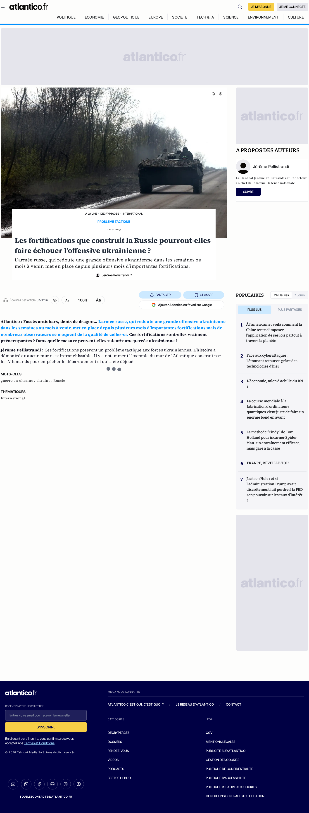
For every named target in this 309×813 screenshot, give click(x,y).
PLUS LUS (254, 309)
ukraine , (44, 380)
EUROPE (156, 17)
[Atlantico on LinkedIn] (52, 784)
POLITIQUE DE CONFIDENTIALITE (229, 769)
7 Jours (299, 295)
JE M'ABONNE (261, 7)
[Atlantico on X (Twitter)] (26, 784)
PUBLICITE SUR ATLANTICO (225, 751)
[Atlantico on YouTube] (79, 784)
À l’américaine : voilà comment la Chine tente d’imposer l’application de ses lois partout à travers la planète (274, 332)
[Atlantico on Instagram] (65, 784)
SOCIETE (179, 17)
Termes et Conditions (39, 743)
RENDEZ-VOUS (118, 751)
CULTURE (296, 17)
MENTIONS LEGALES (220, 742)
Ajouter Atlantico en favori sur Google (185, 305)
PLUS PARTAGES (290, 309)
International (133, 213)
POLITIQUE (66, 17)
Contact (233, 704)
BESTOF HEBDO (119, 778)
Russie (59, 380)
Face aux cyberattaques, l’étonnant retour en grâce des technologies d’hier (272, 360)
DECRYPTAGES (118, 733)
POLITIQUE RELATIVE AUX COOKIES (231, 787)
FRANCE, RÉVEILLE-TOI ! (268, 463)
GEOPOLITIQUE (126, 17)
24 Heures (281, 295)
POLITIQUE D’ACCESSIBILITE (226, 778)
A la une (91, 213)
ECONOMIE (94, 17)
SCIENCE (230, 17)
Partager (163, 295)
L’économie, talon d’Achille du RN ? (275, 384)
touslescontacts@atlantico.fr (46, 796)
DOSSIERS (115, 742)
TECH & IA (205, 17)
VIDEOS (113, 760)
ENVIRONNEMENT (263, 17)
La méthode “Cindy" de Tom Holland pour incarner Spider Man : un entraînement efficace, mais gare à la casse (273, 440)
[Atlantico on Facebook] (39, 784)
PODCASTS (116, 769)
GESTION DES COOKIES (222, 760)
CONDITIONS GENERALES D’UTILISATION (235, 796)
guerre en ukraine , (18, 380)
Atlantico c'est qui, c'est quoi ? (136, 704)
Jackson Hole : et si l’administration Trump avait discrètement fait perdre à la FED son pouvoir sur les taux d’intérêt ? (275, 489)
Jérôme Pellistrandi (115, 275)
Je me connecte (292, 7)
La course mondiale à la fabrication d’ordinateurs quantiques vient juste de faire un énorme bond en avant (275, 409)
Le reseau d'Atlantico (195, 704)
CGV (209, 733)
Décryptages (109, 213)
